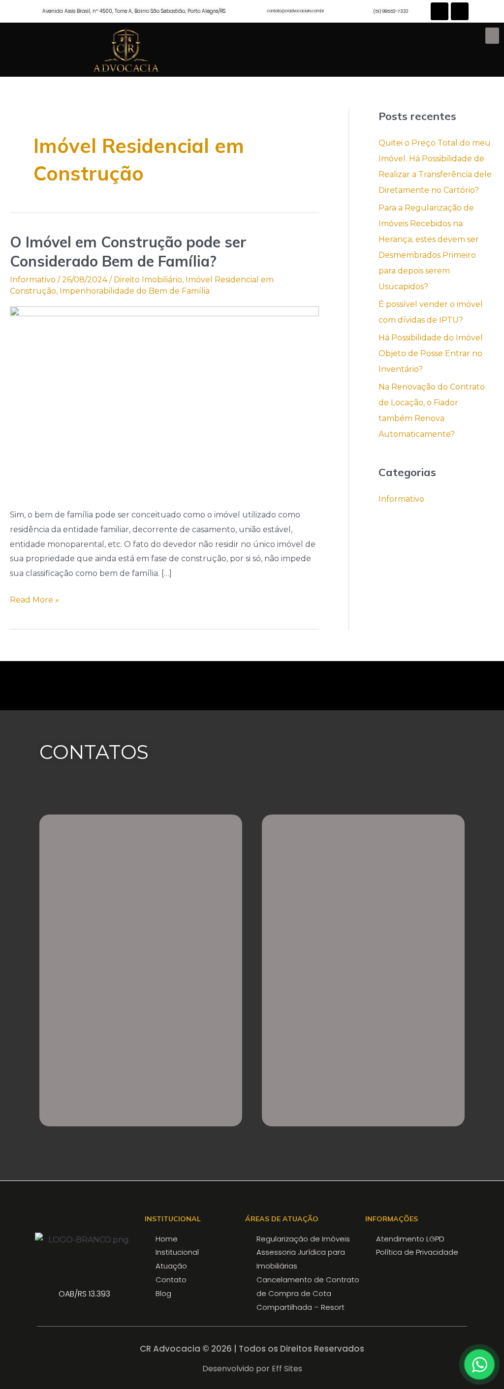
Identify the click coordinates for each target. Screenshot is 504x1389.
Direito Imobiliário (148, 279)
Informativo (33, 279)
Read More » (34, 598)
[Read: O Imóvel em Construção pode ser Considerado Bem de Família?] (164, 400)
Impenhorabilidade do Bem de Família (135, 291)
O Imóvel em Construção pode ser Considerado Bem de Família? (128, 252)
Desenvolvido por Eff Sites (252, 1368)
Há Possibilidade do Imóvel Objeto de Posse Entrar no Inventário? (430, 353)
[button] (492, 36)
